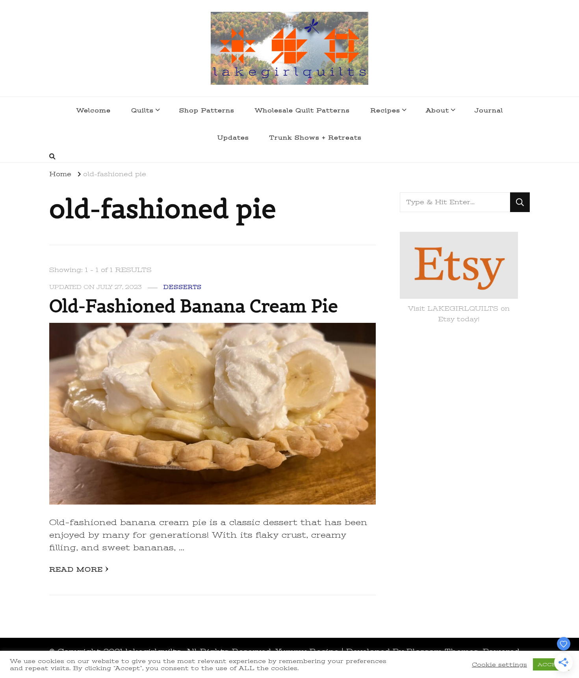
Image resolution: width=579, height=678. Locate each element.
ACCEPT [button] (551, 664)
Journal (489, 110)
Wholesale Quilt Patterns (302, 110)
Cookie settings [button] (499, 664)
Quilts (142, 110)
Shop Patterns (206, 110)
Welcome (93, 110)
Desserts (182, 287)
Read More (76, 569)
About (437, 110)
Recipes (385, 110)
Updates (233, 137)
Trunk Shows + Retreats (315, 137)
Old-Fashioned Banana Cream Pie (193, 306)
